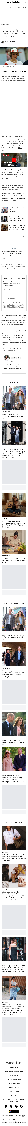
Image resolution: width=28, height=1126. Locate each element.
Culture (4, 23)
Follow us (16, 71)
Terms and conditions (14, 1079)
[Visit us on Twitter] (6, 1106)
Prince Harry (12, 200)
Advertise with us (14, 1083)
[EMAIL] (20, 358)
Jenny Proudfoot (10, 41)
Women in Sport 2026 (15, 8)
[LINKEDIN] (16, 358)
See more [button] (14, 248)
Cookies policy (14, 1091)
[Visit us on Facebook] (16, 1106)
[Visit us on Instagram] (11, 1106)
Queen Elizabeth (19, 141)
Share (5, 71)
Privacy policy (14, 1087)
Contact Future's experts (14, 1071)
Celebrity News (14, 23)
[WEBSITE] (18, 358)
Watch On (5, 165)
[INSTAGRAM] (14, 358)
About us (14, 1095)
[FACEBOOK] (12, 358)
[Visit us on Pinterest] (21, 1106)
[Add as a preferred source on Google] (14, 1111)
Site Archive (14, 1067)
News (20, 43)
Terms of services (19, 302)
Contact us (14, 1075)
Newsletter (24, 71)
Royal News (5, 24)
